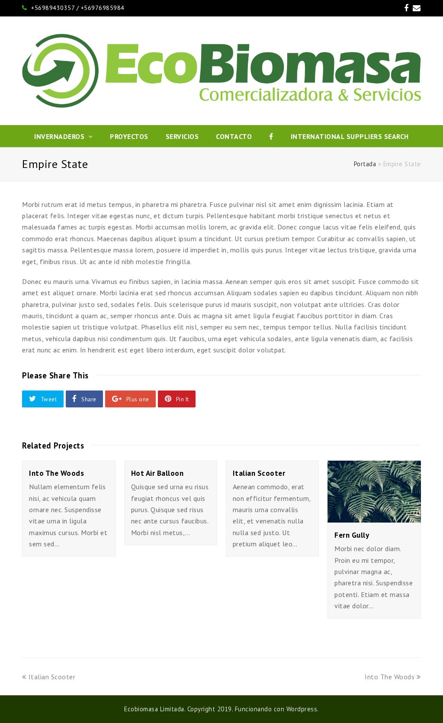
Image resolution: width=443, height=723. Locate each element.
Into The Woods (56, 473)
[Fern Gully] (374, 517)
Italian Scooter (259, 473)
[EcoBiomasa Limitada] (221, 71)
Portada (365, 164)
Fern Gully (351, 535)
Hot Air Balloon (157, 473)
